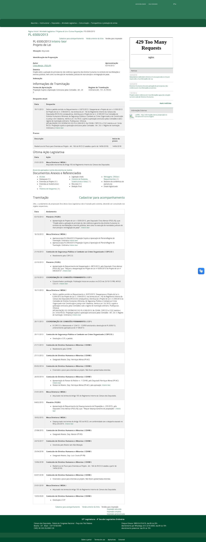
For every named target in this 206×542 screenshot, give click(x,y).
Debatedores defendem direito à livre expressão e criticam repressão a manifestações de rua (150, 78)
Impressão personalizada (116, 514)
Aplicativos (112, 539)
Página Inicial (33, 31)
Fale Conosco (153, 4)
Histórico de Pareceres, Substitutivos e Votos (80, 180)
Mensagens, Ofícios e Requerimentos (111, 178)
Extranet (121, 539)
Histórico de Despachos (47, 189)
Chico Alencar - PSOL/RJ (42, 65)
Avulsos (42, 177)
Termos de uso (99, 539)
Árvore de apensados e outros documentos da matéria (52, 170)
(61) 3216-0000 (149, 526)
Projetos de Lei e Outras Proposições (69, 31)
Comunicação (84, 23)
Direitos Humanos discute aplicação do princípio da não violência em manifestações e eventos (149, 87)
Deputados (56, 23)
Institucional (44, 23)
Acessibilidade (141, 4)
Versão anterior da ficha (94, 38)
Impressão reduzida (114, 509)
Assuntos (34, 23)
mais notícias (165, 103)
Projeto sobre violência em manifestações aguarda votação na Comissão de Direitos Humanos (150, 96)
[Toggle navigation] (176, 23)
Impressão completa (114, 511)
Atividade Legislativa (69, 23)
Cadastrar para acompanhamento (72, 38)
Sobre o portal (86, 539)
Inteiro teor (59, 41)
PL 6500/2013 (38, 34)
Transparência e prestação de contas (104, 23)
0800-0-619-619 (140, 523)
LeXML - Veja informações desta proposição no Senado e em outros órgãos (151, 116)
